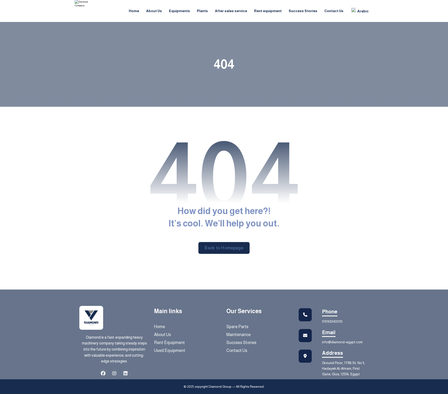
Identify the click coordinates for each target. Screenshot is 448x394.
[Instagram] (114, 373)
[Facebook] (103, 373)
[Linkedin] (125, 373)
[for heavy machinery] (85, 3)
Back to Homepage (224, 248)
